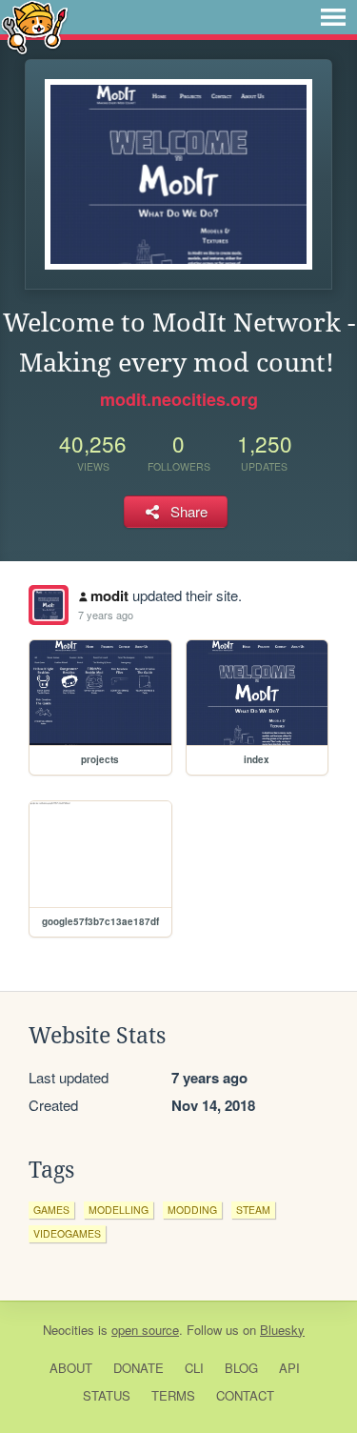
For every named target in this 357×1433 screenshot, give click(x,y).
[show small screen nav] (333, 17)
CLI (194, 1368)
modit (109, 595)
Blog (241, 1368)
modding (192, 1209)
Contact (245, 1395)
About (71, 1368)
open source (145, 1330)
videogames (67, 1233)
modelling (119, 1209)
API (289, 1368)
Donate (138, 1368)
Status (106, 1395)
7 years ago (105, 614)
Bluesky (282, 1330)
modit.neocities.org (179, 399)
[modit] (48, 605)
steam (253, 1209)
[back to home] (34, 26)
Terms (173, 1395)
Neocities (68, 1330)
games (51, 1209)
